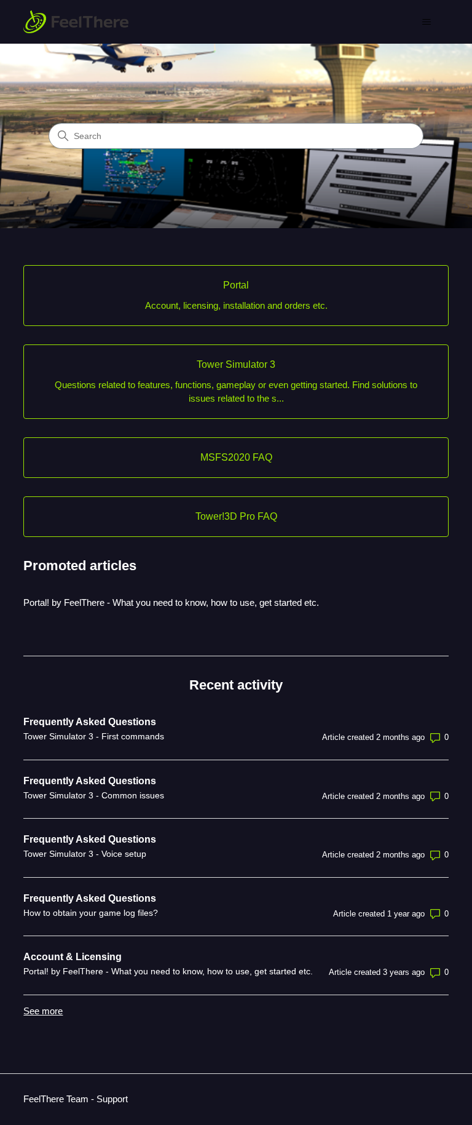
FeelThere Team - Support (75, 1099)
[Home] (75, 21)
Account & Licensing (72, 957)
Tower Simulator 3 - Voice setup (84, 854)
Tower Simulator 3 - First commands (93, 736)
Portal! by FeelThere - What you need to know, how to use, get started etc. (171, 602)
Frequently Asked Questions (89, 722)
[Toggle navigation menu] (427, 22)
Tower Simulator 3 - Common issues (93, 795)
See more (43, 1011)
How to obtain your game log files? (90, 913)
